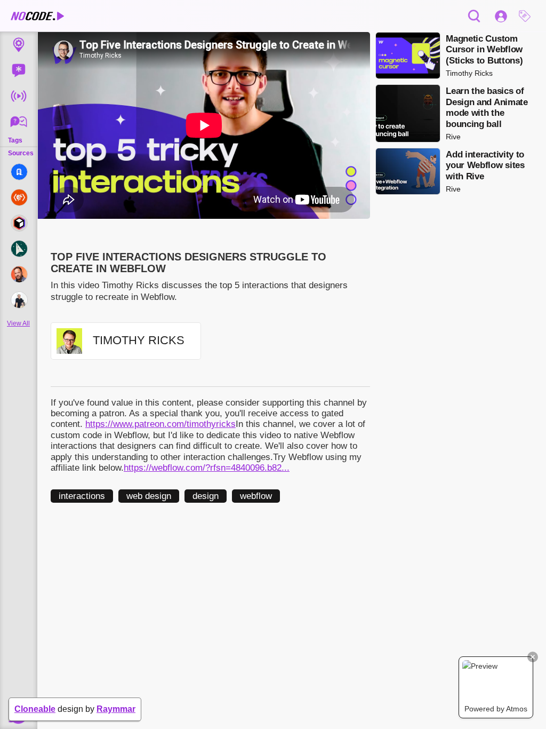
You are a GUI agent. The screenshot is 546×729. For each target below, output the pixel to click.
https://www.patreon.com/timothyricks (160, 424)
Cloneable (34, 709)
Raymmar (116, 709)
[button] (527, 16)
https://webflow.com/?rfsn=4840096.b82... (207, 468)
